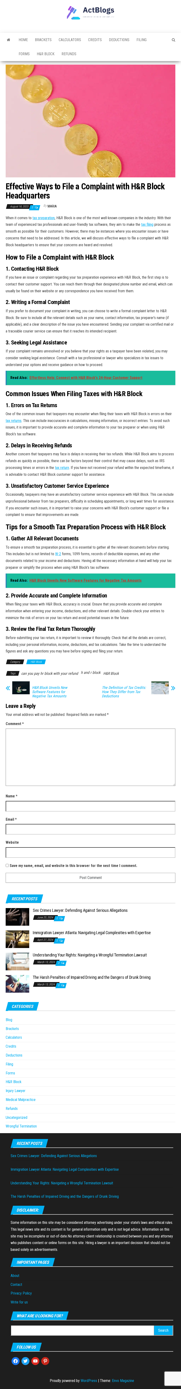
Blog (9, 1020)
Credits (95, 40)
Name (11, 796)
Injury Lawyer (15, 1091)
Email (11, 819)
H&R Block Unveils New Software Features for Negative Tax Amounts (49, 692)
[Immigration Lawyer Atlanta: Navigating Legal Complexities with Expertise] (17, 939)
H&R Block (45, 54)
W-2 (58, 554)
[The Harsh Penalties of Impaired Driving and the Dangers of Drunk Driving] (17, 983)
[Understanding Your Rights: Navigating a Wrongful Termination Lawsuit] (17, 961)
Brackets (43, 40)
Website (12, 842)
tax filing (147, 224)
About (15, 1275)
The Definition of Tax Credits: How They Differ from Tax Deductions (124, 692)
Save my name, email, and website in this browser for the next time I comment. (73, 865)
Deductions (119, 40)
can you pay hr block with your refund (49, 673)
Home (23, 40)
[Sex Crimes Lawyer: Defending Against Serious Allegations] (17, 916)
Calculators (70, 40)
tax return (62, 467)
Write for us (19, 1302)
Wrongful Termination (21, 1126)
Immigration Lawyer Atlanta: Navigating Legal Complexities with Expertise (92, 932)
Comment (15, 724)
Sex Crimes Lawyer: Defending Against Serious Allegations (80, 910)
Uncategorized (16, 1117)
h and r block (90, 672)
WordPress (89, 1380)
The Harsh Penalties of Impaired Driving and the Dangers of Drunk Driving (92, 977)
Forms (24, 54)
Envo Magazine (123, 1380)
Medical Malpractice (21, 1099)
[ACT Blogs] (8, 40)
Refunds (69, 54)
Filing (141, 40)
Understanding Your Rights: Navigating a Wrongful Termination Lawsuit (90, 954)
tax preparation (44, 218)
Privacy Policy (21, 1293)
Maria (52, 206)
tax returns (13, 420)
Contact (16, 1284)
